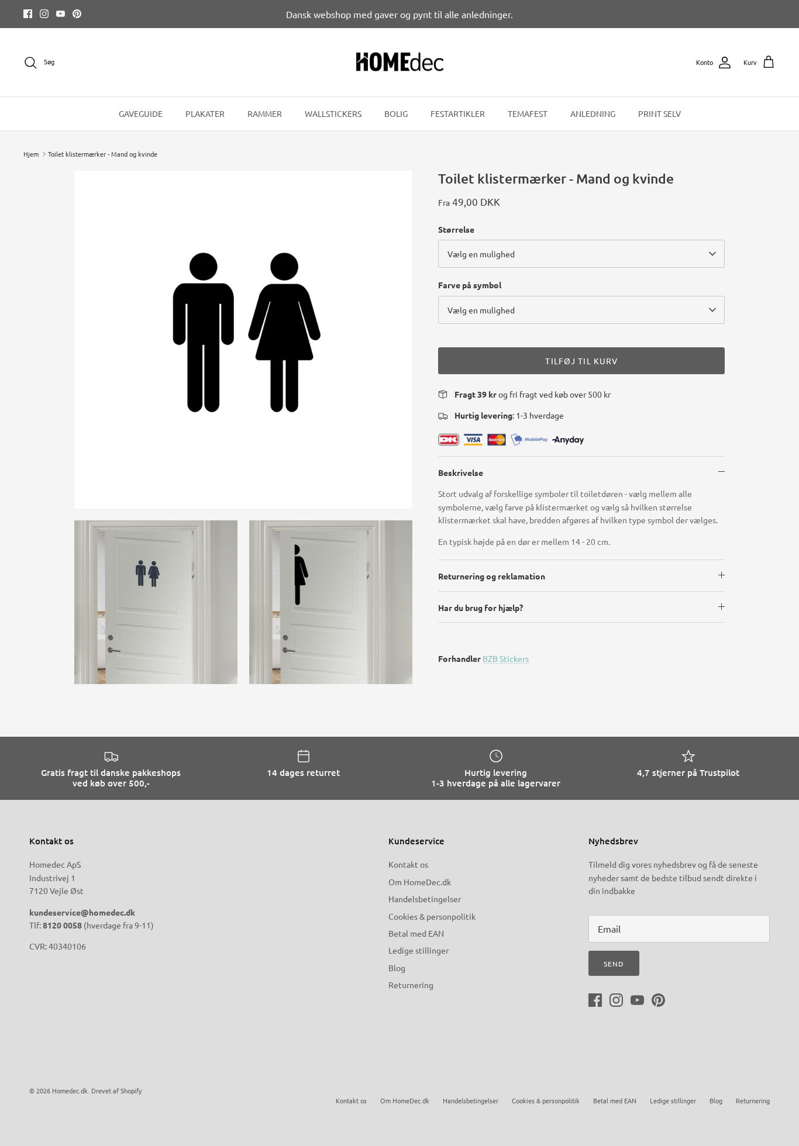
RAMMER (264, 113)
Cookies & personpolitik (432, 916)
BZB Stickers (506, 658)
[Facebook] (27, 13)
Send (614, 963)
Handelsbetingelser (424, 898)
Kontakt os (408, 864)
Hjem (31, 153)
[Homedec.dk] (399, 62)
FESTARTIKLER (458, 113)
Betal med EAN (416, 933)
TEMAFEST (527, 113)
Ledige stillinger (418, 950)
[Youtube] (60, 13)
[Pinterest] (77, 13)
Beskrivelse (460, 472)
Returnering (410, 984)
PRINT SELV (659, 113)
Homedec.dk (70, 1090)
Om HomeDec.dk (419, 881)
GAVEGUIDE (141, 113)
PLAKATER (205, 113)
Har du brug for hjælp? (480, 607)
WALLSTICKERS (333, 113)
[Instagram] (44, 13)
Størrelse (456, 229)
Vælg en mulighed (481, 253)
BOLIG (396, 113)
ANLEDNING (592, 113)
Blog (396, 967)
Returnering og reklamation (491, 576)
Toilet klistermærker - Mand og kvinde (102, 153)
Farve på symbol (469, 284)
